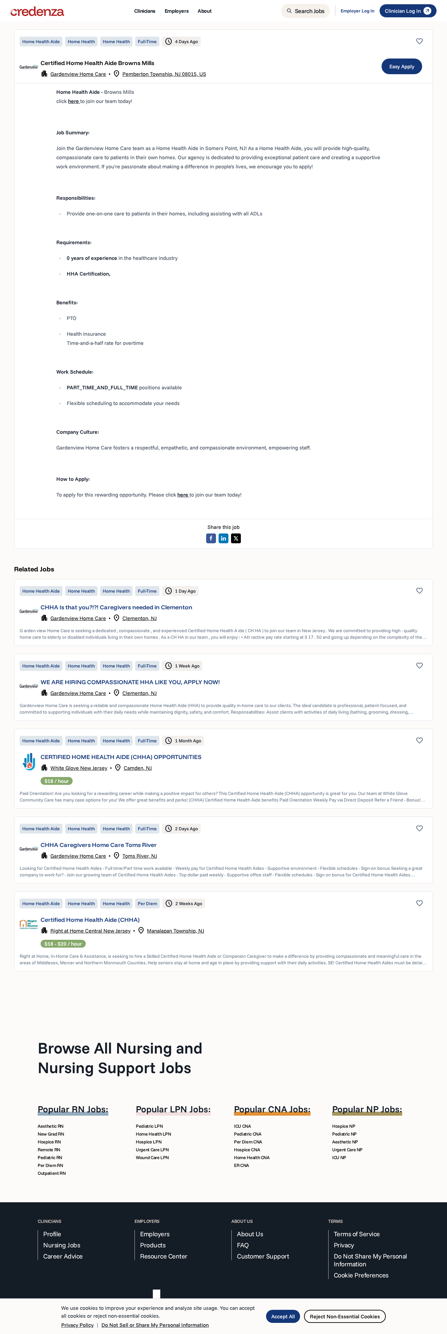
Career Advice (63, 1256)
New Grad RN (51, 1134)
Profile (52, 1234)
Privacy (344, 1245)
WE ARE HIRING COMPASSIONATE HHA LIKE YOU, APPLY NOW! (130, 682)
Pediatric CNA (247, 1134)
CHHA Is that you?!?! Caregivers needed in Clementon (116, 607)
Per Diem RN (50, 1165)
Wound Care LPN (152, 1157)
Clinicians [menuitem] (144, 11)
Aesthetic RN (50, 1126)
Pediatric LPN (149, 1126)
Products (152, 1245)
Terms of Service (357, 1234)
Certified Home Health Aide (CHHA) (90, 919)
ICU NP (339, 1157)
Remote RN (49, 1149)
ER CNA (241, 1165)
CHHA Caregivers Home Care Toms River (99, 845)
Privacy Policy (77, 1325)
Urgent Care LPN (152, 1149)
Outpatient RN (51, 1173)
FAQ (243, 1245)
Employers (155, 1234)
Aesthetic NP (345, 1142)
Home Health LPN (153, 1134)
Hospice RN (49, 1142)
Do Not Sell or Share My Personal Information (155, 1325)
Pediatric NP (344, 1134)
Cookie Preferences (361, 1275)
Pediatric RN (50, 1157)
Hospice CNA (247, 1149)
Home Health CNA (252, 1157)
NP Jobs (383, 1109)
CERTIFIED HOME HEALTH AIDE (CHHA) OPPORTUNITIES (121, 757)
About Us (250, 1234)
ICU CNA (242, 1126)
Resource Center (164, 1256)
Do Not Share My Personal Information (370, 1260)
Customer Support (263, 1256)
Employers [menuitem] (176, 11)
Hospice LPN (148, 1142)
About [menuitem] (204, 11)
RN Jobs (89, 1109)
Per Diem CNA (248, 1142)
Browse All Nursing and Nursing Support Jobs (120, 1057)
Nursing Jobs (61, 1245)
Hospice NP (343, 1126)
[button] (223, 612)
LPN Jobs (189, 1109)
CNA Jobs (288, 1109)
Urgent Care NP (347, 1149)
